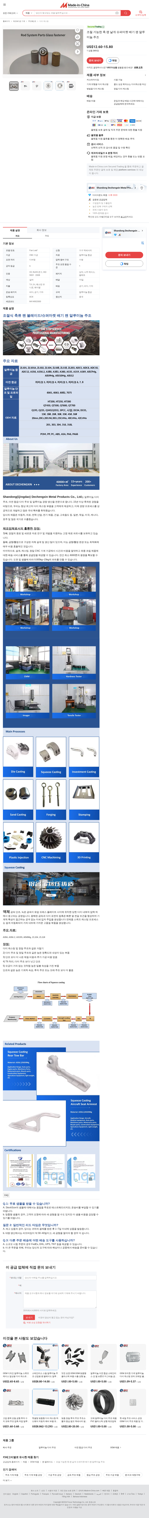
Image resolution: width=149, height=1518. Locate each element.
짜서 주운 (7, 1447)
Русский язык (57, 1494)
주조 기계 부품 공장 (33, 1474)
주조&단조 (32, 21)
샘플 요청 (138, 67)
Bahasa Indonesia (80, 1496)
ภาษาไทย (131, 1494)
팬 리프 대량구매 (132, 1474)
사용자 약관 (52, 1490)
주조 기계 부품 (11, 1474)
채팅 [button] (114, 60)
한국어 (107, 1494)
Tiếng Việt (66, 1496)
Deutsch (78, 1494)
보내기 (29, 1317)
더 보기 (6, 1480)
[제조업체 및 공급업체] (74, 5)
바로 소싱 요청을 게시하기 (36, 1322)
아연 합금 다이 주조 (83, 1447)
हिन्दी (122, 1494)
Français (45, 1494)
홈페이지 (6, 21)
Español (24, 1494)
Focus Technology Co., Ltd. (77, 1502)
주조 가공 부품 (112, 1474)
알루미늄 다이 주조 (47, 1447)
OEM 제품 (114, 1447)
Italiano (69, 1494)
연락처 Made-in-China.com (88, 1490)
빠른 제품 (106, 1490)
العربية (98, 1494)
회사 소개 (34, 1490)
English (15, 1494)
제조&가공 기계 (19, 21)
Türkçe (140, 1494)
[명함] (142, 242)
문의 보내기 (95, 60)
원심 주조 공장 (93, 1474)
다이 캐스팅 (44, 21)
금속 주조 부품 (73, 1474)
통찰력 (115, 1490)
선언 (43, 1490)
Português (35, 1494)
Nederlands (88, 1494)
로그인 (124, 216)
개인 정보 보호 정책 (67, 1490)
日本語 (115, 1494)
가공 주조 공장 (54, 1474)
